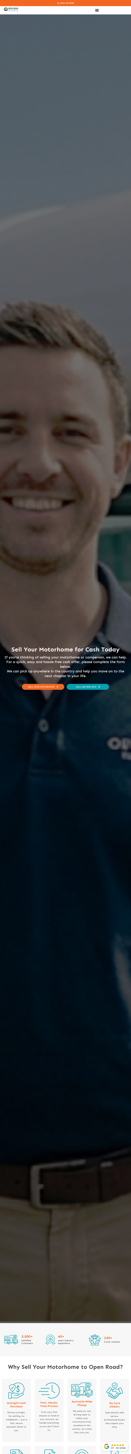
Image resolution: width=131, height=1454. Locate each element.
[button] (97, 10)
